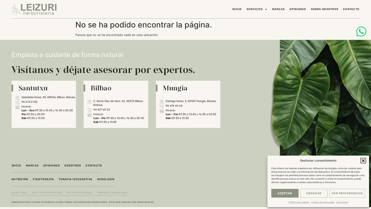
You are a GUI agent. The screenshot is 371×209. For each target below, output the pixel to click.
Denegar (314, 193)
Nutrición (20, 179)
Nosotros (73, 165)
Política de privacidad (322, 202)
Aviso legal (342, 202)
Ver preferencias (347, 193)
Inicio (237, 9)
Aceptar (284, 193)
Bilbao (101, 87)
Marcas (278, 9)
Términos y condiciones (112, 193)
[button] (363, 161)
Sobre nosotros (325, 9)
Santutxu (33, 87)
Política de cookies (299, 202)
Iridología (106, 179)
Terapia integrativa (75, 179)
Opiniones (297, 9)
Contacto (351, 9)
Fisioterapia (43, 179)
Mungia (175, 87)
